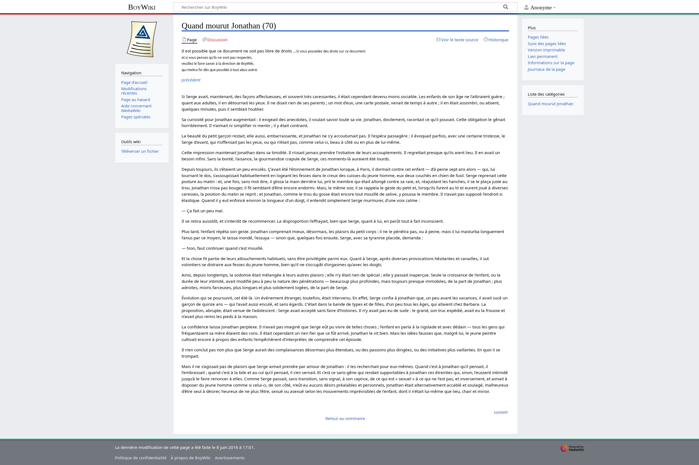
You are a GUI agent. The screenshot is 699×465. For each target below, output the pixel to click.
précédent (191, 80)
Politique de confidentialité (141, 457)
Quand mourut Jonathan (550, 103)
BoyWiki (142, 7)
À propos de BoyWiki (191, 457)
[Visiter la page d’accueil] (142, 38)
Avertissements (230, 457)
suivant (501, 412)
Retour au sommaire (345, 418)
